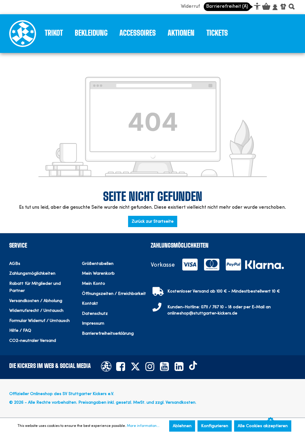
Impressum (93, 323)
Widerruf (190, 6)
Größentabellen (97, 264)
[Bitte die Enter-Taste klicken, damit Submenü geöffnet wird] (67, 34)
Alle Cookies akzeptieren (263, 426)
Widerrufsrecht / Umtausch (36, 311)
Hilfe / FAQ (20, 330)
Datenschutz (95, 314)
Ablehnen (182, 426)
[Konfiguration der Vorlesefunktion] (272, 421)
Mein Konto (93, 284)
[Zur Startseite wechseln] (22, 33)
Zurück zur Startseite (153, 221)
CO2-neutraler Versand (32, 341)
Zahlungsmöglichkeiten (32, 273)
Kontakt (90, 303)
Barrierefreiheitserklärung (108, 333)
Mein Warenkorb (98, 273)
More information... (143, 426)
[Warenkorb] (266, 7)
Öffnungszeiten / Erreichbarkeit (114, 294)
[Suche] (291, 7)
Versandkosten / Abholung (35, 301)
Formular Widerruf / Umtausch (39, 321)
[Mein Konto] (275, 7)
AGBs (14, 264)
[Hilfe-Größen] (283, 6)
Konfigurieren (214, 426)
